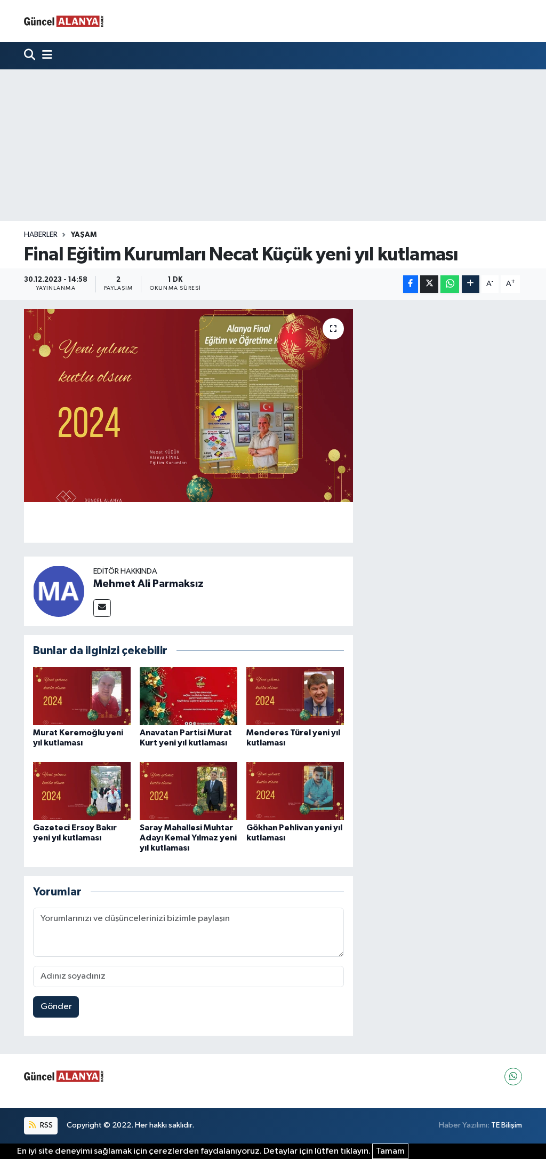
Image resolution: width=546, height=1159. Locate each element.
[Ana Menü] (44, 55)
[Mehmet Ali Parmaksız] (58, 591)
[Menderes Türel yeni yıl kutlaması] (295, 696)
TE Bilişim (506, 1125)
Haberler (41, 235)
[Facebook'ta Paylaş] (410, 284)
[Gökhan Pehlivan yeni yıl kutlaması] (295, 791)
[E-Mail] (102, 608)
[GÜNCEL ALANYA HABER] (64, 21)
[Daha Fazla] (470, 284)
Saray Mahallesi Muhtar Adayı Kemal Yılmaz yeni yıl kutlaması (188, 837)
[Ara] (30, 55)
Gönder (56, 1006)
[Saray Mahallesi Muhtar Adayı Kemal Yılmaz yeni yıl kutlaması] (188, 791)
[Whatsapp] (513, 1076)
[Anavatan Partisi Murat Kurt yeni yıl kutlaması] (188, 696)
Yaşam (84, 235)
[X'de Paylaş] (429, 284)
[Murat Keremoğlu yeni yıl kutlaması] (82, 696)
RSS (45, 1125)
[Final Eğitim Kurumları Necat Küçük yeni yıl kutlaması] (188, 405)
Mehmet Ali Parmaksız (148, 583)
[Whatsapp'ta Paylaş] (449, 284)
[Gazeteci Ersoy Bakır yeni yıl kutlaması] (82, 791)
